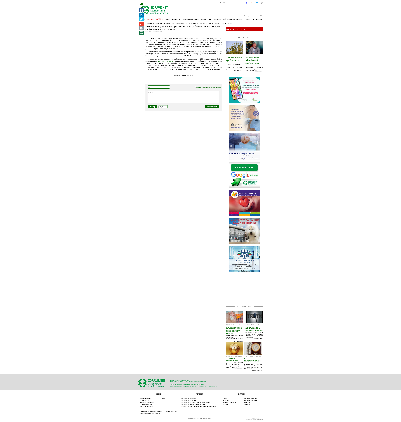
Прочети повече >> (238, 70)
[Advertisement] (225, 9)
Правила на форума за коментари (208, 87)
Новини (150, 19)
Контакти (257, 19)
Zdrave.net (190, 418)
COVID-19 (159, 19)
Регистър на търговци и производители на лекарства (198, 406)
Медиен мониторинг (230, 402)
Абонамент (226, 400)
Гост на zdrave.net (190, 19)
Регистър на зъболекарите (190, 400)
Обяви (163, 398)
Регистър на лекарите (188, 398)
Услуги (248, 19)
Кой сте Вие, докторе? (233, 19)
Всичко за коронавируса (236, 29)
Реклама (225, 404)
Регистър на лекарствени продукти (193, 404)
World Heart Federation (165, 61)
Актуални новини (145, 398)
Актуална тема (173, 19)
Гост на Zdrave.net (146, 404)
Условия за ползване (250, 398)
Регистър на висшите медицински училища (195, 402)
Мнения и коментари (211, 19)
